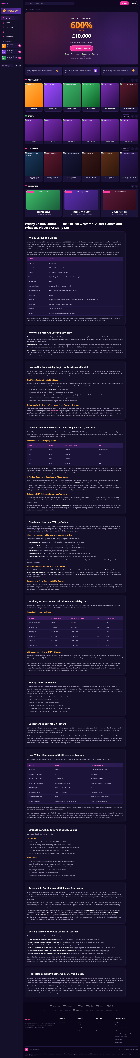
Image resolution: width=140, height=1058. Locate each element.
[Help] (19, 65)
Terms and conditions (120, 1037)
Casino (8, 23)
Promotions (10, 36)
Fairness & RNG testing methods (123, 1028)
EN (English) (6, 66)
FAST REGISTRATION (83, 48)
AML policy (117, 1022)
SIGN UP (124, 3)
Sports (8, 32)
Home (8, 18)
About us (98, 1022)
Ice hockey (81, 1031)
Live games (62, 1025)
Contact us (99, 1025)
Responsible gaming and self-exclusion (125, 1034)
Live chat (98, 1028)
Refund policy (118, 1042)
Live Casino (9, 27)
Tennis (79, 1025)
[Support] (16, 65)
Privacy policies (118, 1040)
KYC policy (117, 1031)
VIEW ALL (126, 80)
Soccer (79, 1022)
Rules (79, 1034)
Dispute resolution (119, 1025)
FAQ (97, 1031)
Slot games (62, 1022)
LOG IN (134, 3)
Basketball (80, 1028)
